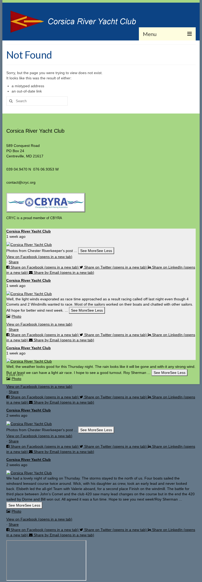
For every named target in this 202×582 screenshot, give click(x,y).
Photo (16, 316)
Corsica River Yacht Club (28, 231)
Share (14, 262)
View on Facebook (39, 257)
